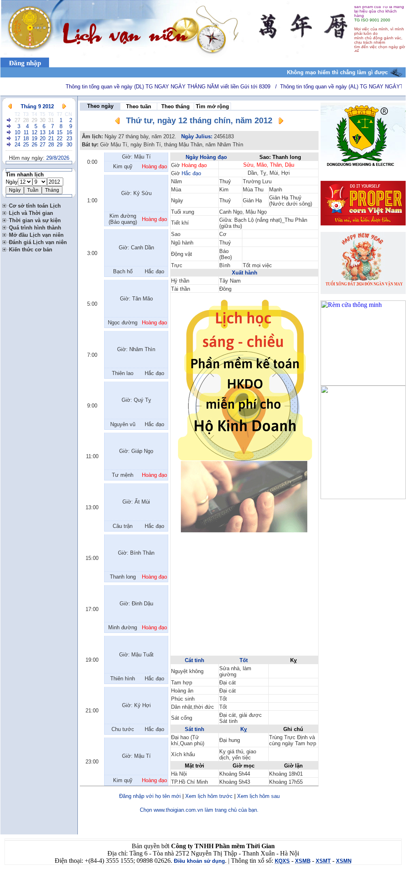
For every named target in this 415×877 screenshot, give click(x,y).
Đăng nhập (25, 63)
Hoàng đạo (194, 165)
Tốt (244, 660)
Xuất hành (244, 273)
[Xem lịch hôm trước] (117, 122)
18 (26, 138)
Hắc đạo (191, 173)
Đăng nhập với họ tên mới (150, 796)
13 (42, 132)
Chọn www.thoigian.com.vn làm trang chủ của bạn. (199, 810)
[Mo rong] (5, 205)
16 (69, 132)
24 (17, 145)
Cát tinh (194, 660)
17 (17, 138)
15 (59, 132)
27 (17, 120)
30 (42, 120)
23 (69, 138)
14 (51, 132)
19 (34, 138)
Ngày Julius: (196, 136)
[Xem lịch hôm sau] (281, 122)
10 (17, 132)
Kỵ (243, 729)
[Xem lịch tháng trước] (10, 106)
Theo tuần (138, 106)
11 (26, 132)
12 (34, 132)
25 (26, 145)
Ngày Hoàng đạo (206, 157)
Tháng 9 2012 (37, 106)
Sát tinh (194, 729)
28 (26, 120)
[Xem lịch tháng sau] (64, 106)
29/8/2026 (57, 158)
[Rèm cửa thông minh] (363, 383)
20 (42, 138)
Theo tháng (175, 106)
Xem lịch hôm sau (258, 796)
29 (34, 120)
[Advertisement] (244, 598)
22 (59, 138)
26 (34, 145)
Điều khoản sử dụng (199, 861)
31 (51, 120)
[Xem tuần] (9, 120)
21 (51, 138)
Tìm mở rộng (212, 106)
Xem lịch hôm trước (209, 796)
